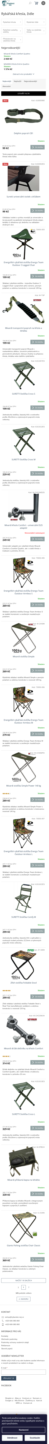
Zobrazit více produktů (22, 74)
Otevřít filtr (24, 93)
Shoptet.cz (9, 1398)
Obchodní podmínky (9, 1339)
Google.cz (9, 1401)
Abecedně (7, 86)
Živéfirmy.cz (30, 1401)
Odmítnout (12, 1438)
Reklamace (5, 1345)
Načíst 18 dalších (23, 1280)
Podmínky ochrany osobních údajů (15, 1342)
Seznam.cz (37, 1398)
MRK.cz (19, 1403)
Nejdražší (17, 81)
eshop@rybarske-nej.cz (14, 1317)
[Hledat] (30, 3)
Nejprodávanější (30, 81)
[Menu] (43, 3)
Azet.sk (39, 1401)
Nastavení (23, 1430)
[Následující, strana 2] (23, 1287)
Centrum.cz (26, 1398)
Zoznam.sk (27, 1403)
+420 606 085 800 (12, 1321)
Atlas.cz (18, 1398)
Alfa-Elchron (19, 1401)
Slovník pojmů (6, 1349)
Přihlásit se (8, 1378)
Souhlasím (35, 1438)
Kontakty (4, 1336)
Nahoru (24, 1299)
